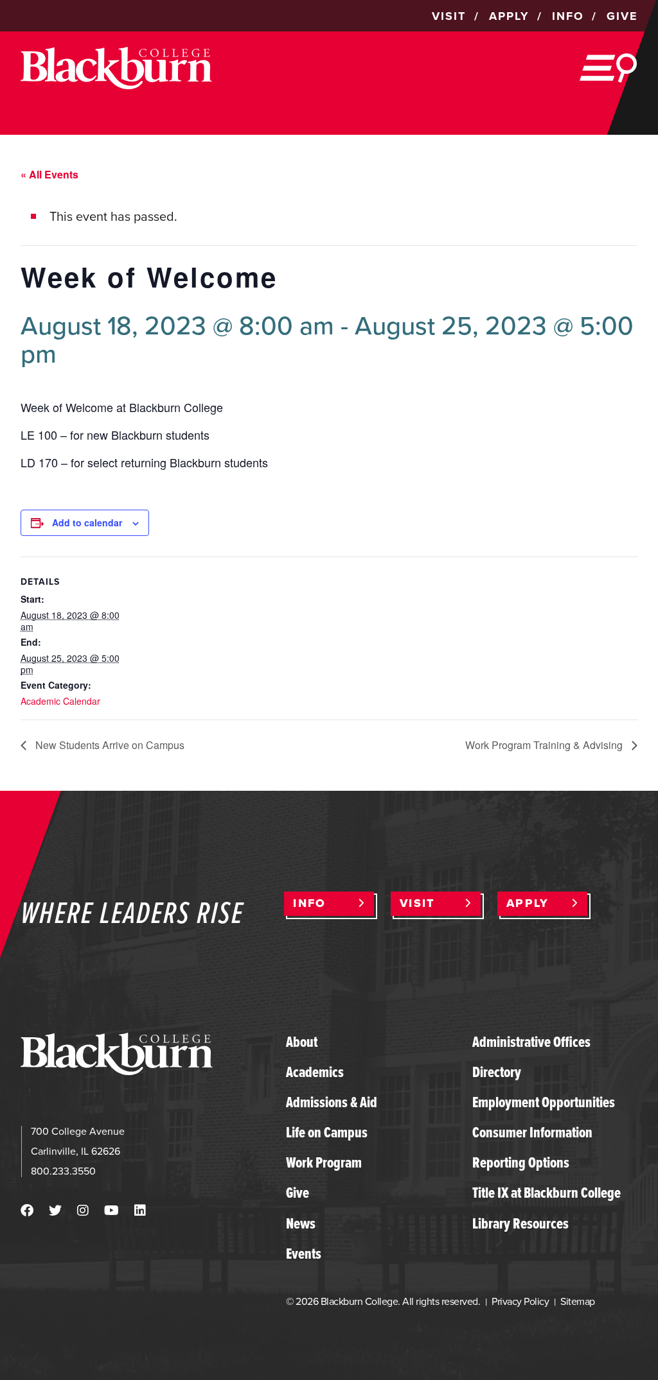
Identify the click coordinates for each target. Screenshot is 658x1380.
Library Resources (520, 1223)
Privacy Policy (520, 1301)
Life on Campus (327, 1132)
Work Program (324, 1162)
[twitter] (55, 1210)
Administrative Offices (531, 1042)
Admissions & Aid (331, 1102)
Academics (315, 1072)
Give (297, 1192)
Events (303, 1253)
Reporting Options (520, 1162)
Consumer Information (532, 1132)
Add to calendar (87, 522)
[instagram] (83, 1210)
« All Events (49, 174)
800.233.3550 (63, 1171)
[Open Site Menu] (608, 68)
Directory (496, 1072)
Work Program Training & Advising (545, 744)
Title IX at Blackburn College (546, 1192)
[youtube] (111, 1210)
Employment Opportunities (543, 1102)
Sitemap (577, 1301)
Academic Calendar (60, 700)
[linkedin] (140, 1210)
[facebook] (27, 1210)
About (301, 1042)
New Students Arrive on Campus (108, 744)
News (301, 1223)
